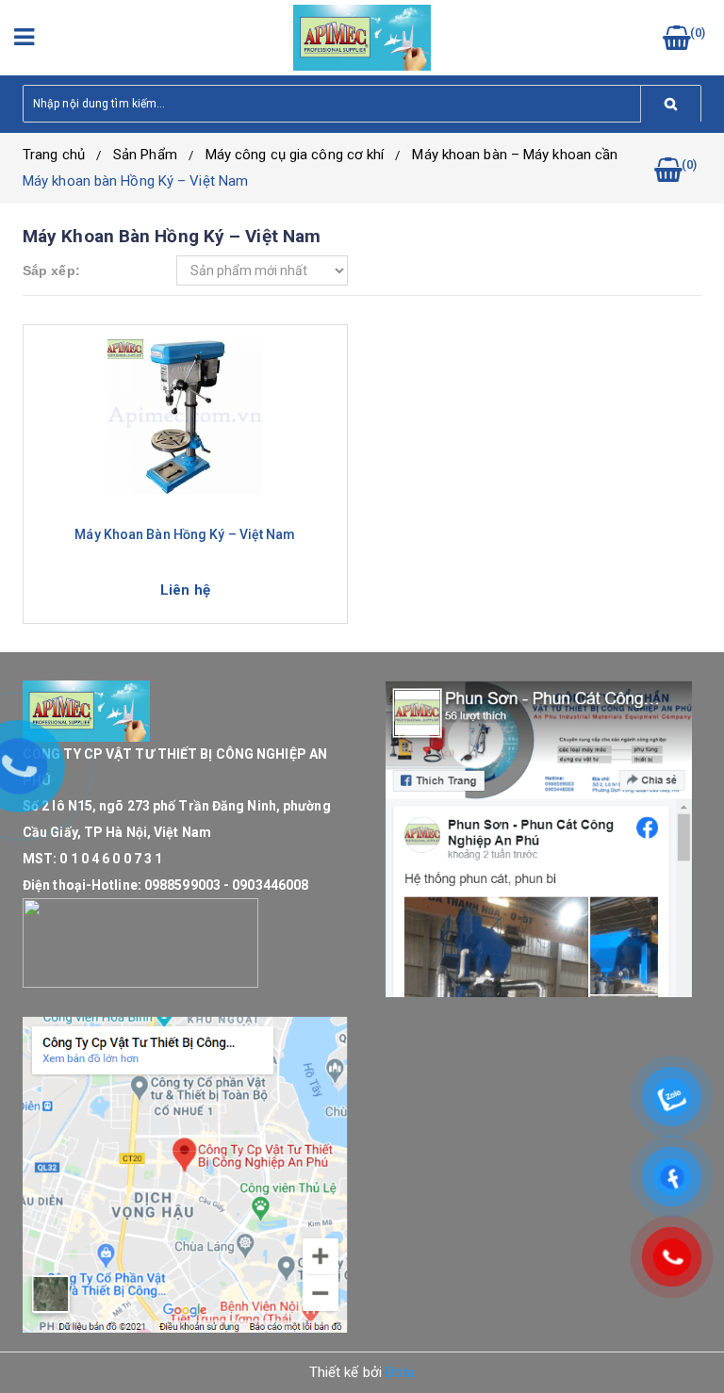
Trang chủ (54, 154)
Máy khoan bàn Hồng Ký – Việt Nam (135, 180)
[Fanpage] (538, 838)
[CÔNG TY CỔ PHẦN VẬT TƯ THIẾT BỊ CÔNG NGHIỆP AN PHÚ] (362, 36)
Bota (400, 1372)
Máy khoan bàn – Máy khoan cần (514, 154)
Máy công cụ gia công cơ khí (295, 154)
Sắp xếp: (51, 270)
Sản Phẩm (145, 154)
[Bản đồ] (185, 1174)
